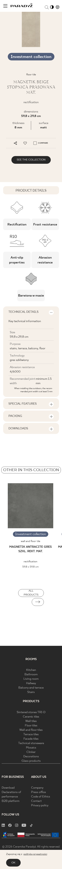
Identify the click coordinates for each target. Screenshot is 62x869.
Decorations (31, 756)
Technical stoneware (31, 743)
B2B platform (10, 801)
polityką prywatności (35, 854)
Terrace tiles (31, 734)
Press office (38, 792)
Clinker (31, 752)
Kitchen (31, 670)
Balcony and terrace (31, 688)
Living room (31, 679)
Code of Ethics (40, 796)
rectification (30, 561)
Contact (36, 801)
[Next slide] (38, 602)
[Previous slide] (24, 602)
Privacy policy (39, 805)
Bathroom (31, 674)
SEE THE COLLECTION (31, 159)
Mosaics (31, 747)
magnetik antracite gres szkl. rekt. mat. (30, 549)
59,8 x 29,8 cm (31, 116)
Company (37, 788)
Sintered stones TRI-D (31, 712)
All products (31, 592)
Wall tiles (31, 721)
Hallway (31, 683)
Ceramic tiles (31, 717)
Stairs (31, 692)
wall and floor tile (30, 541)
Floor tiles (31, 725)
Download (8, 788)
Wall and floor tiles (31, 730)
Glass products (31, 761)
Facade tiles (31, 739)
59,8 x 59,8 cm (30, 566)
